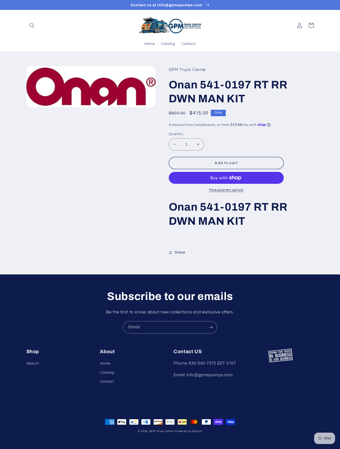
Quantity (176, 134)
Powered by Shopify (188, 431)
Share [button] (180, 252)
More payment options (226, 190)
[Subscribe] (211, 327)
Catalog (107, 372)
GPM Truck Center (161, 431)
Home (105, 363)
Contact (107, 381)
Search (32, 363)
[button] (32, 25)
